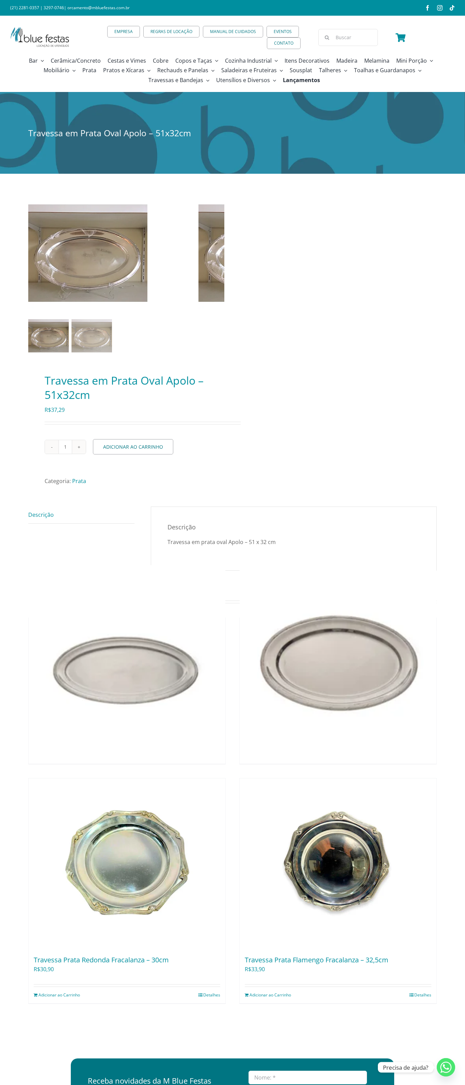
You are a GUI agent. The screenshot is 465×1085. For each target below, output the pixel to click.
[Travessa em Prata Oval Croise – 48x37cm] (127, 663)
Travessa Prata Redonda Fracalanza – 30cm (101, 959)
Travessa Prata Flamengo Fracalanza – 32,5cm (316, 959)
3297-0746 (54, 8)
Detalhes (211, 995)
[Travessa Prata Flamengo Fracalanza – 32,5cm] (338, 863)
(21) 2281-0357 (24, 8)
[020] (113, 253)
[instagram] (440, 8)
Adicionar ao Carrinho (133, 447)
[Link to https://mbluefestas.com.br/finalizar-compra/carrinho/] (400, 37)
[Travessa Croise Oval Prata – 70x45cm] (338, 663)
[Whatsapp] (446, 1067)
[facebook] (427, 8)
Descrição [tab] (41, 514)
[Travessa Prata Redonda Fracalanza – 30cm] (127, 863)
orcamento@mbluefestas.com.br (98, 8)
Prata (79, 481)
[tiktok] (452, 8)
